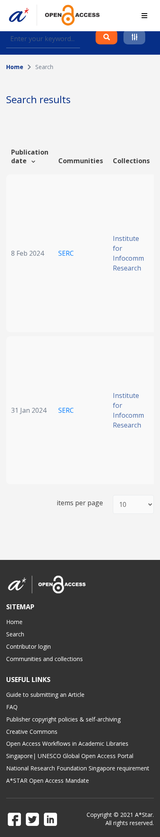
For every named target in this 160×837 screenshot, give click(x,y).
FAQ (12, 707)
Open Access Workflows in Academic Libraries (67, 743)
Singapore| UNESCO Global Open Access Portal (69, 756)
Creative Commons (31, 731)
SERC (66, 253)
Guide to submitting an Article (45, 694)
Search (15, 634)
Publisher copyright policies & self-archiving (63, 719)
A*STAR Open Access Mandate (47, 780)
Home (14, 67)
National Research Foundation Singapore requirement (77, 768)
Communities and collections (44, 659)
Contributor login (28, 646)
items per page (80, 503)
